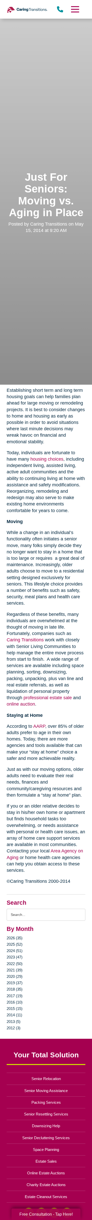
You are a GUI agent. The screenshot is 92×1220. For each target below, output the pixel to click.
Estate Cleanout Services (46, 1197)
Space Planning (46, 1149)
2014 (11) (14, 1015)
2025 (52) (14, 944)
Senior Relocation (46, 1078)
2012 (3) (13, 1028)
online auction (21, 704)
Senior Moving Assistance (46, 1090)
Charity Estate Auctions (46, 1185)
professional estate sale (48, 697)
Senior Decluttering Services (46, 1138)
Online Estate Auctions (46, 1173)
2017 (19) (14, 996)
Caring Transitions (25, 639)
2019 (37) (14, 983)
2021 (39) (14, 970)
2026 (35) (14, 938)
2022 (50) (14, 964)
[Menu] (75, 9)
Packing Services (46, 1102)
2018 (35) (14, 989)
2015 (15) (14, 1008)
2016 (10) (14, 1002)
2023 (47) (14, 957)
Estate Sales (46, 1161)
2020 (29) (14, 976)
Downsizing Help (46, 1126)
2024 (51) (14, 951)
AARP (39, 726)
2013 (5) (13, 1021)
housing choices (46, 459)
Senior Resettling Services (46, 1114)
